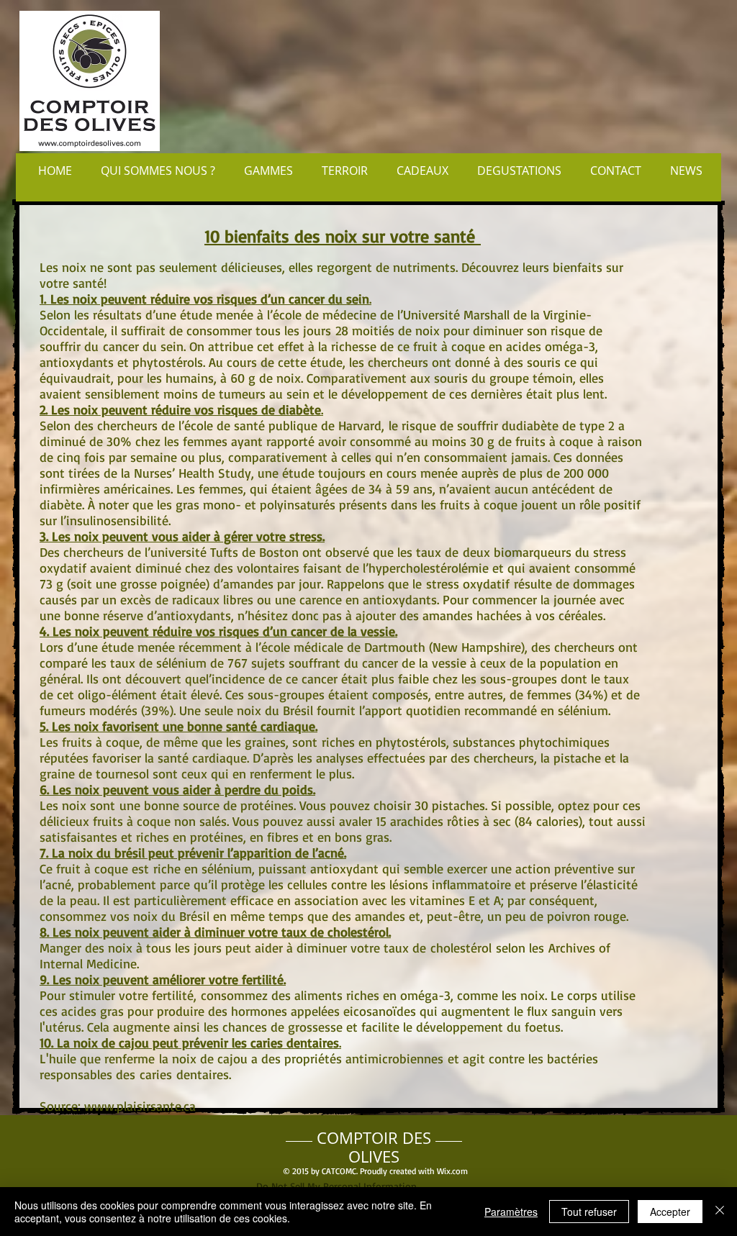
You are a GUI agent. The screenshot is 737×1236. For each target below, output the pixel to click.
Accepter (670, 1211)
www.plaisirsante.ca (140, 1106)
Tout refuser (589, 1211)
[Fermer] (719, 1211)
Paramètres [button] (511, 1211)
